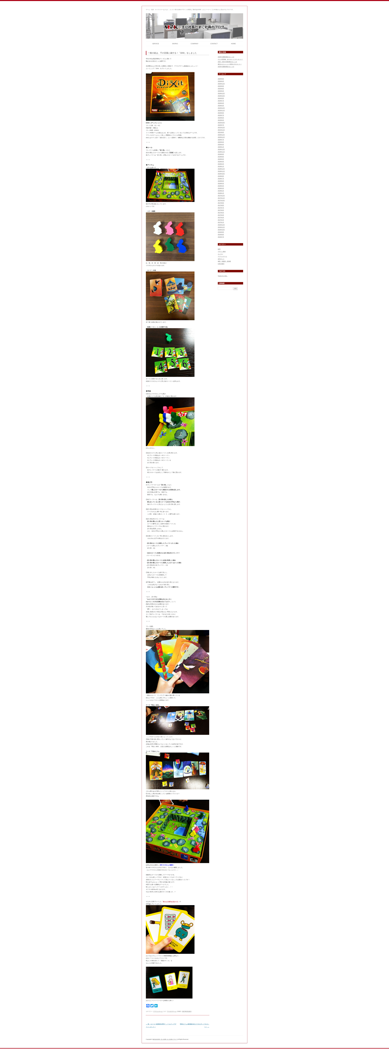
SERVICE (155, 44)
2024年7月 (221, 100)
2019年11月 (221, 152)
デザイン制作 (222, 251)
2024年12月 (221, 93)
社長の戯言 (221, 264)
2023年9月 (221, 113)
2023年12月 (221, 108)
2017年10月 (221, 200)
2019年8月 (221, 156)
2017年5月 (221, 212)
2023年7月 (221, 115)
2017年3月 (221, 217)
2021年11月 (221, 130)
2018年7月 (221, 178)
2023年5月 (221, 120)
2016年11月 (221, 227)
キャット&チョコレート (170, 901)
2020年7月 (221, 139)
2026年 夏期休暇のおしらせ (226, 57)
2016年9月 (221, 232)
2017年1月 (221, 222)
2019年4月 (221, 161)
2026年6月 (221, 81)
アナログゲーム (171, 1011)
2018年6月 (221, 181)
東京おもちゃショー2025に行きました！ (230, 64)
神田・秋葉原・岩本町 (224, 261)
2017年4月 (221, 215)
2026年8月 (221, 79)
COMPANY (194, 44)
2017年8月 (221, 205)
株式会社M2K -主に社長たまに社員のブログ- (165, 1039)
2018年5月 (221, 183)
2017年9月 (221, 203)
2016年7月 (221, 237)
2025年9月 (221, 86)
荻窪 (219, 249)
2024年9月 (221, 98)
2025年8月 (221, 88)
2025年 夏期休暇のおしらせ (226, 66)
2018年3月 (221, 188)
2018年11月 (221, 171)
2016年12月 (221, 225)
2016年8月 (221, 234)
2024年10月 (221, 96)
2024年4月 (221, 103)
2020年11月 (221, 137)
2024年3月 (221, 105)
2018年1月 (221, 193)
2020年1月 (221, 147)
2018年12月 (221, 169)
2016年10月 (221, 229)
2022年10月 (221, 122)
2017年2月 (221, 220)
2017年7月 (221, 208)
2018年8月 (221, 176)
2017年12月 (221, 195)
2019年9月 (221, 154)
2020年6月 (221, 142)
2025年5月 (221, 91)
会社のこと (221, 259)
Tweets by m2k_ (222, 276)
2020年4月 (221, 144)
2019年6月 (221, 159)
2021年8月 (221, 132)
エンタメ (220, 254)
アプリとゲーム (157, 1011)
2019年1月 (221, 166)
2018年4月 (221, 186)
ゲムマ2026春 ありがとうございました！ (230, 59)
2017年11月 (221, 198)
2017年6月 (221, 210)
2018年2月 (221, 191)
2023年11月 (221, 110)
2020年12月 (221, 135)
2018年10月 (221, 173)
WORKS (175, 44)
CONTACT (214, 44)
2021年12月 (221, 127)
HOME (233, 44)
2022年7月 (221, 125)
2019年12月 (221, 149)
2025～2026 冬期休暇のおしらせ (227, 62)
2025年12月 (221, 83)
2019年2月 (221, 164)
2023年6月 (221, 118)
